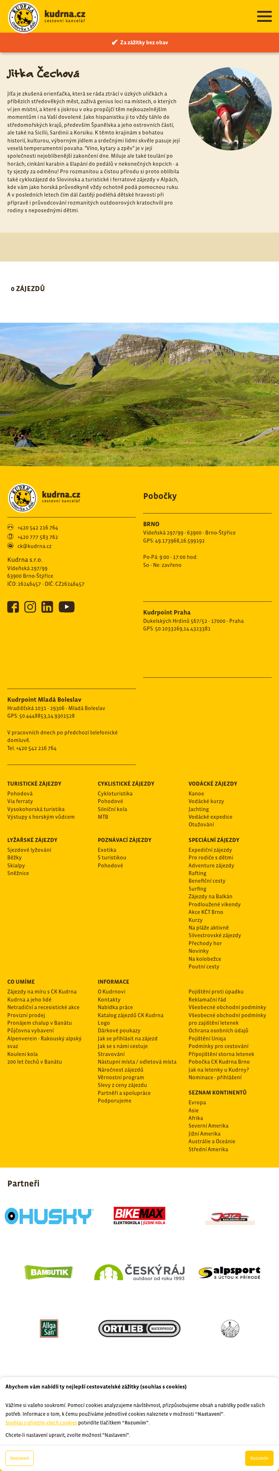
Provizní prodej (26, 1015)
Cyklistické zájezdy (126, 783)
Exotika (107, 850)
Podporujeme (115, 1100)
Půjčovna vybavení (30, 1030)
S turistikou (112, 857)
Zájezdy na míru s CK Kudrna (42, 991)
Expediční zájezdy (210, 850)
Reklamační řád (207, 999)
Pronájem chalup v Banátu (39, 1023)
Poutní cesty (204, 966)
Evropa (197, 1102)
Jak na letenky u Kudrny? (219, 1070)
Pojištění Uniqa (207, 1038)
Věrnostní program (121, 1077)
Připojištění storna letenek (221, 1054)
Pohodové (110, 801)
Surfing (197, 889)
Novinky (199, 951)
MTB (103, 817)
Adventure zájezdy (211, 865)
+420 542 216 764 (37, 527)
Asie (194, 1110)
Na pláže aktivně (209, 927)
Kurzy (196, 920)
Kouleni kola (22, 1054)
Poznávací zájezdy (124, 840)
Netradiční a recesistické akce (43, 1007)
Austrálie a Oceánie (212, 1141)
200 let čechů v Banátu (34, 1062)
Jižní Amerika (205, 1134)
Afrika (196, 1118)
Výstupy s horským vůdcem (41, 817)
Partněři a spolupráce (124, 1093)
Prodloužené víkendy (215, 904)
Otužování (201, 824)
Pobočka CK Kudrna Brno (219, 1062)
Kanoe (196, 793)
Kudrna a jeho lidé (29, 999)
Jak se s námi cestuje (123, 1046)
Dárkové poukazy (119, 1030)
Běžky (14, 857)
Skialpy (16, 865)
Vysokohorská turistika (36, 809)
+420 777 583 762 (37, 537)
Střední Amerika (208, 1149)
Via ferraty (20, 801)
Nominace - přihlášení (215, 1077)
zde (89, 1336)
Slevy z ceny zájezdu (122, 1085)
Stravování (111, 1054)
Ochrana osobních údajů (218, 1030)
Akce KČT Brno (206, 912)
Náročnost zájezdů (120, 1070)
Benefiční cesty (207, 881)
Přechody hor (205, 943)
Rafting (197, 873)
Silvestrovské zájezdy (215, 935)
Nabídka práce (115, 1007)
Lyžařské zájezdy (32, 840)
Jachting (199, 809)
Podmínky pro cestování (218, 1046)
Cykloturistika (115, 793)
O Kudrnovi (111, 991)
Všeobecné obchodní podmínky (227, 1007)
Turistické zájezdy (34, 783)
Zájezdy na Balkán (210, 896)
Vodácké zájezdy (213, 783)
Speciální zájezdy (214, 840)
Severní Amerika (209, 1126)
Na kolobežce (205, 959)
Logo (104, 1023)
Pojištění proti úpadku (216, 991)
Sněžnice (18, 873)
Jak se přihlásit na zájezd (128, 1038)
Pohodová (20, 793)
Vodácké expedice (210, 817)
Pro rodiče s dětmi (211, 857)
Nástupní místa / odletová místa (137, 1062)
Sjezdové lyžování (29, 850)
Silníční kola (112, 809)
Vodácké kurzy (206, 801)
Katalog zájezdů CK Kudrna (130, 1015)
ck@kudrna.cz (34, 546)
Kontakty (109, 999)
